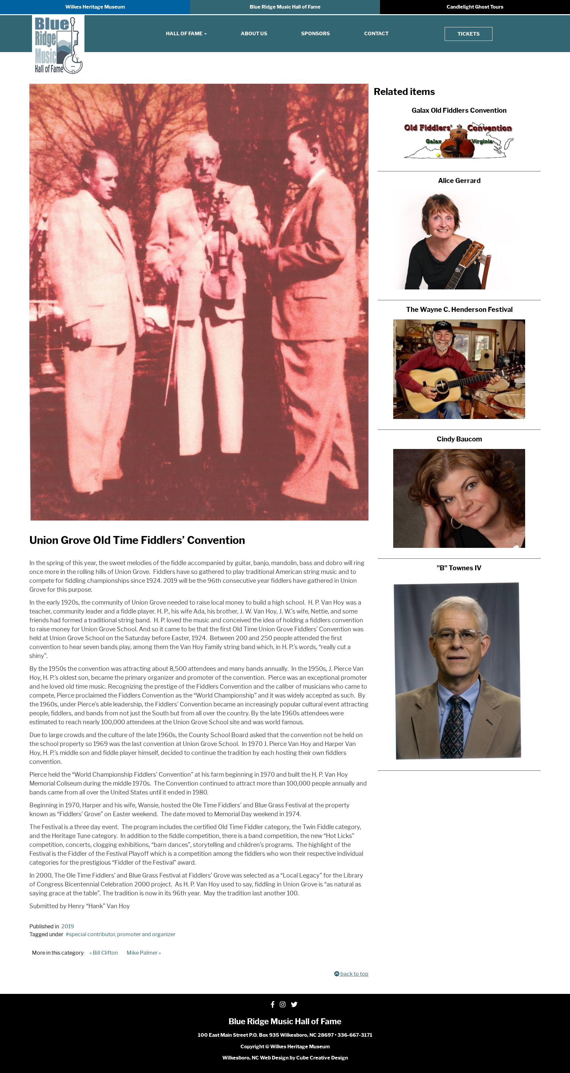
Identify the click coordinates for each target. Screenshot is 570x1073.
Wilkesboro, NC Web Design (255, 1058)
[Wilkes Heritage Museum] (58, 45)
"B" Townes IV (459, 568)
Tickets (469, 34)
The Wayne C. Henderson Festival (459, 309)
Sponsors (315, 34)
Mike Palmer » (144, 953)
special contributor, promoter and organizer (122, 934)
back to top (353, 974)
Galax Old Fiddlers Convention (459, 110)
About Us (254, 34)
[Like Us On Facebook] (272, 1005)
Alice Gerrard (459, 181)
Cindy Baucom (459, 439)
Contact (376, 34)
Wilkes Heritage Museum (95, 7)
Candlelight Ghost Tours (475, 7)
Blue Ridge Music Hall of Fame (285, 7)
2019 (67, 926)
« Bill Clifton (103, 953)
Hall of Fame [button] (185, 34)
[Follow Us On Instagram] (282, 1005)
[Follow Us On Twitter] (294, 1005)
